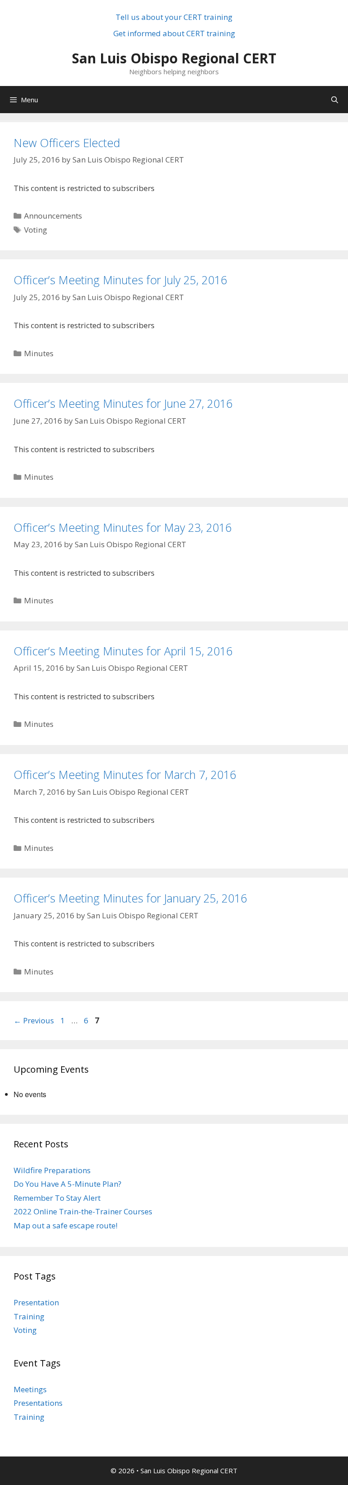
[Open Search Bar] (334, 99)
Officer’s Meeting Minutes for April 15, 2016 (123, 651)
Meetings (30, 1389)
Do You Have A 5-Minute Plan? (67, 1184)
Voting (35, 229)
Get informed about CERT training (174, 33)
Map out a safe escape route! (65, 1225)
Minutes (38, 353)
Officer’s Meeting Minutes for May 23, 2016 (123, 527)
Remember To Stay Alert (57, 1198)
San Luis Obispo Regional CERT (174, 58)
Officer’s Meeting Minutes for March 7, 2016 (125, 774)
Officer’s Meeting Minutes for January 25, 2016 (130, 898)
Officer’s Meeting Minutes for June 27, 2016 (123, 403)
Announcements (53, 215)
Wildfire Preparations (52, 1170)
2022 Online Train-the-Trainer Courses (83, 1211)
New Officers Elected (67, 142)
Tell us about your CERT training (174, 17)
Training (29, 1316)
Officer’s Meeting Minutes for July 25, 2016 (120, 279)
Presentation (36, 1302)
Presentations (38, 1403)
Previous (34, 1020)
